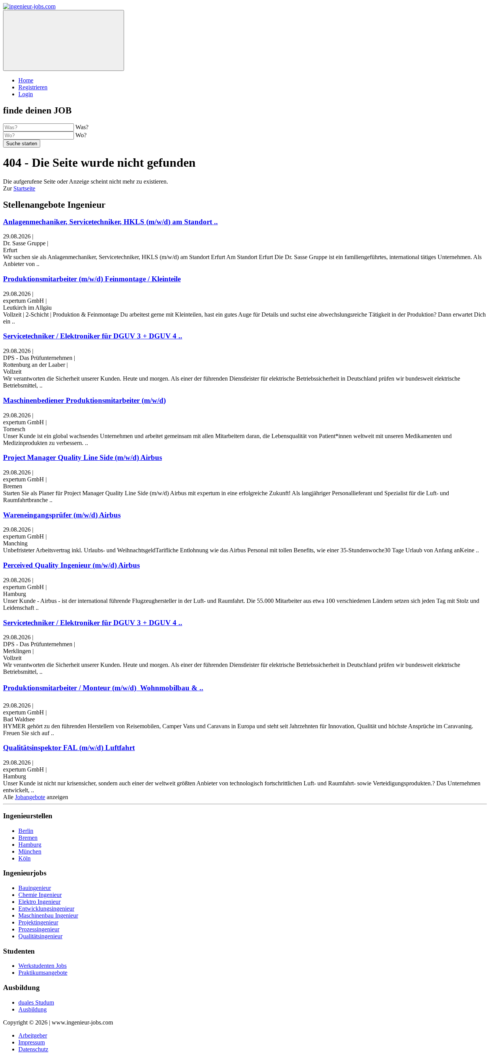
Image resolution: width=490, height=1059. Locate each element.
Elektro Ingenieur (39, 901)
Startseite (24, 188)
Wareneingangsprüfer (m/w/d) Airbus (62, 515)
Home (25, 80)
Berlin (25, 830)
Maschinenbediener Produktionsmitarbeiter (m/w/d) (84, 400)
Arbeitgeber (32, 1035)
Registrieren (32, 87)
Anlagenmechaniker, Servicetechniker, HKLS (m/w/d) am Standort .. (110, 222)
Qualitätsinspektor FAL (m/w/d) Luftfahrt (69, 748)
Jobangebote (30, 797)
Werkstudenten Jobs (42, 965)
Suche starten (21, 143)
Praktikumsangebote (42, 972)
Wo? (81, 135)
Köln (24, 858)
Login (25, 94)
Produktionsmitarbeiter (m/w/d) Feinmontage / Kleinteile (92, 279)
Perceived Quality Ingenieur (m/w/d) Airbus (71, 565)
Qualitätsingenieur (40, 936)
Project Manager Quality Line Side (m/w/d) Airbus (82, 457)
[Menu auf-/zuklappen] (63, 40)
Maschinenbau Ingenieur (48, 915)
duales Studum (36, 1002)
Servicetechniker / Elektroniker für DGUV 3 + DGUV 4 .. (92, 336)
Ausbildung (32, 1009)
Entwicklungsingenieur (46, 908)
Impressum (31, 1042)
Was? (81, 127)
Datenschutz (33, 1049)
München (29, 851)
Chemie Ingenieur (40, 895)
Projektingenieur (38, 922)
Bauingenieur (34, 888)
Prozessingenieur (38, 929)
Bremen (28, 837)
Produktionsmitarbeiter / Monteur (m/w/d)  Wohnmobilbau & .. (103, 688)
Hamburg (29, 844)
